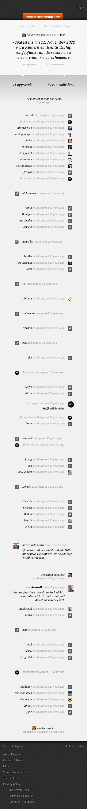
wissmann (26, 159)
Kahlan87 (26, 686)
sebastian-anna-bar (53, 575)
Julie (29, 712)
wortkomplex (24, 166)
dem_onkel (25, 153)
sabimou (27, 298)
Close (83, 79)
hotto (29, 423)
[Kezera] (17, 6)
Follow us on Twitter (20, 795)
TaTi (25, 284)
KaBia (28, 208)
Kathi (29, 269)
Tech (62, 35)
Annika (27, 256)
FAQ (6, 766)
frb (30, 357)
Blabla (28, 514)
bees (25, 343)
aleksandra (29, 193)
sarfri (28, 387)
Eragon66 (26, 657)
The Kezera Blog (18, 790)
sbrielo (27, 227)
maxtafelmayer (23, 134)
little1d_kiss (24, 128)
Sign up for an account (17, 772)
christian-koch (23, 693)
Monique (27, 214)
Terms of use (11, 778)
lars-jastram (24, 262)
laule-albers (25, 472)
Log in (80, 7)
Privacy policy (11, 784)
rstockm (27, 147)
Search (82, 16)
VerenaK (27, 438)
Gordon (27, 328)
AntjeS (28, 705)
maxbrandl (34, 587)
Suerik (29, 115)
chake (28, 140)
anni (29, 644)
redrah (28, 393)
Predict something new (43, 17)
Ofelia (28, 527)
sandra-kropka (35, 35)
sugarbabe (28, 313)
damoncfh (26, 699)
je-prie (28, 520)
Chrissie (27, 501)
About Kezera (11, 754)
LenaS (28, 651)
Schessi (27, 508)
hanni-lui (27, 241)
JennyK (28, 172)
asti (24, 630)
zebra (28, 615)
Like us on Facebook (21, 801)
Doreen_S (28, 486)
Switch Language (13, 746)
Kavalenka (25, 220)
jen (30, 465)
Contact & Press (13, 760)
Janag (28, 459)
